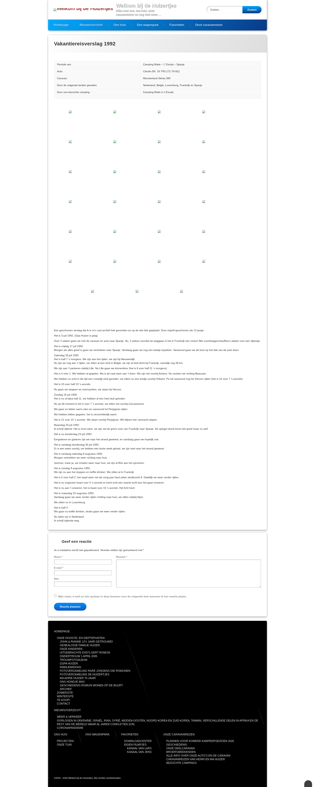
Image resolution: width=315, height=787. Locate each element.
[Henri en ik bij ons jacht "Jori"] (113, 304)
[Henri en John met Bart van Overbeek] (202, 304)
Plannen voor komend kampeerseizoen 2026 (200, 740)
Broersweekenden (181, 751)
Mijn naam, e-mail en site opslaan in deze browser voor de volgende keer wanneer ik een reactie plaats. (122, 596)
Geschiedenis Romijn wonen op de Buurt (91, 685)
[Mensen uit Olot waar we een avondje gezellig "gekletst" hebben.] (180, 184)
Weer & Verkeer (69, 716)
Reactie (121, 556)
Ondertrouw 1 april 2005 (78, 656)
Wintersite (65, 696)
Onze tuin (64, 744)
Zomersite (65, 692)
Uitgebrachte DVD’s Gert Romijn (85, 652)
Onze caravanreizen (209, 24)
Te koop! (63, 699)
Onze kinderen (71, 648)
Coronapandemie (70, 727)
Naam (58, 556)
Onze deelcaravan (180, 748)
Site (56, 578)
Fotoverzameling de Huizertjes (84, 674)
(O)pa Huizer (69, 663)
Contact (63, 703)
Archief (66, 689)
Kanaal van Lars (139, 748)
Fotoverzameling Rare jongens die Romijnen (95, 670)
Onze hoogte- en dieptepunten (81, 637)
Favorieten (177, 24)
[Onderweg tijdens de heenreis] (91, 125)
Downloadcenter (138, 740)
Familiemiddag (70, 667)
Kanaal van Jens (139, 751)
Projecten (65, 740)
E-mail (58, 567)
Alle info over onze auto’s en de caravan (198, 755)
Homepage (61, 24)
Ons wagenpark (148, 24)
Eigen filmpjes (135, 744)
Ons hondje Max (72, 681)
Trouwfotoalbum (73, 659)
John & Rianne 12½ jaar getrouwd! (86, 641)
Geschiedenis (176, 744)
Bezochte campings (181, 762)
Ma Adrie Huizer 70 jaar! (78, 678)
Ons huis (120, 24)
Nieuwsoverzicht (91, 24)
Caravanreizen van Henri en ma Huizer (195, 759)
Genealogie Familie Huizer (80, 645)
